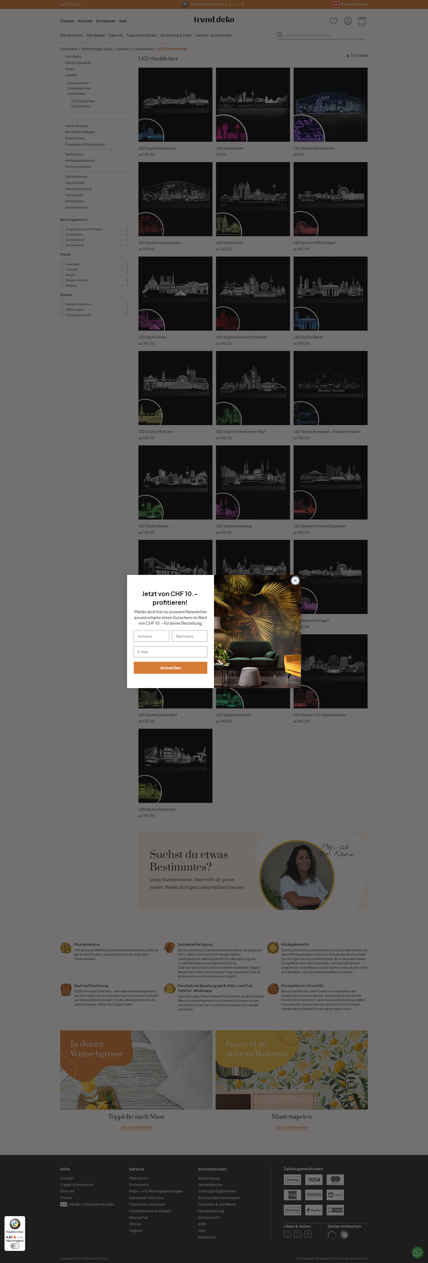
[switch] (14, 1246)
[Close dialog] (295, 581)
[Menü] (22, 1218)
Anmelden (170, 667)
